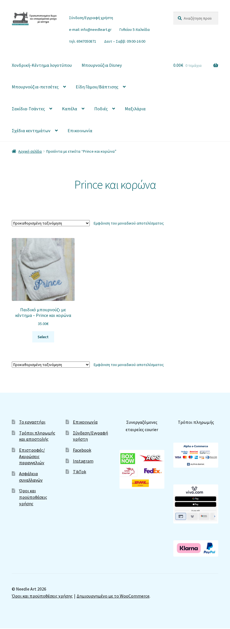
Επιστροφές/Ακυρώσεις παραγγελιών (32, 456)
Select (43, 336)
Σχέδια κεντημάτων (31, 130)
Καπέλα (69, 108)
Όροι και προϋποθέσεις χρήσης (33, 497)
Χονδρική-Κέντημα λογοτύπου (42, 65)
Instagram (83, 461)
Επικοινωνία (80, 130)
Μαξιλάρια (135, 108)
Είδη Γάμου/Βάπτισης (97, 87)
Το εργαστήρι (32, 422)
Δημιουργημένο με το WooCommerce (113, 596)
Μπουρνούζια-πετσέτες (35, 87)
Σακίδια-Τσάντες (28, 108)
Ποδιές (101, 108)
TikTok (79, 471)
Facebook (82, 450)
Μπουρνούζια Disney (102, 65)
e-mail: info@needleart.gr (90, 29)
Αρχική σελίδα (30, 151)
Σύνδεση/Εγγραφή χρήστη (91, 17)
